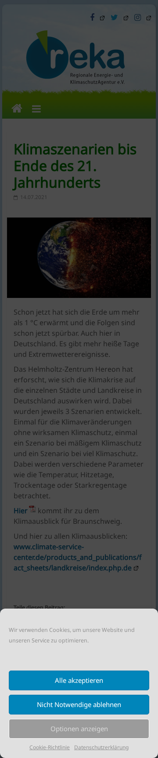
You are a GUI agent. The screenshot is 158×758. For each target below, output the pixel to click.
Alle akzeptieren (79, 680)
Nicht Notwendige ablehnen (79, 704)
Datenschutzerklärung (101, 747)
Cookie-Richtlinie (49, 747)
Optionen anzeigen (79, 728)
